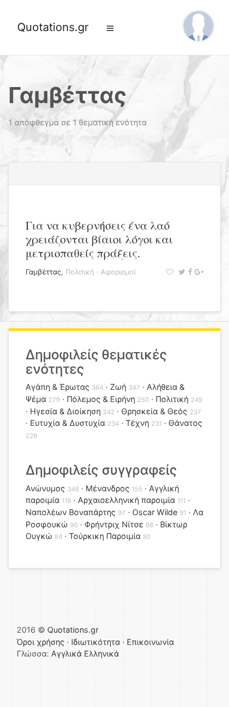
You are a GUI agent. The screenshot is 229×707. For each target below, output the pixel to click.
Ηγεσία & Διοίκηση (65, 411)
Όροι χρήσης (40, 642)
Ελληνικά (101, 653)
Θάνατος (185, 423)
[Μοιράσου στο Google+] (197, 272)
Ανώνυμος (45, 488)
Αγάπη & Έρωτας (57, 386)
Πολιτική (80, 272)
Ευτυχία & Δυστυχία (67, 423)
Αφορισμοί (118, 272)
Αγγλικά (66, 653)
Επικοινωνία (150, 642)
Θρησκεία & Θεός (154, 411)
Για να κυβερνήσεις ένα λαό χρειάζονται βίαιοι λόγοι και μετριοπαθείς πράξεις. (99, 239)
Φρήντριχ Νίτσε (113, 524)
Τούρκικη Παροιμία (105, 536)
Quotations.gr (52, 27)
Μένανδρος (108, 488)
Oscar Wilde (154, 512)
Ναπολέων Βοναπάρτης (71, 512)
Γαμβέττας (43, 272)
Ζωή (118, 386)
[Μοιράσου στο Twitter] (180, 272)
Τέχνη (137, 423)
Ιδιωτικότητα (95, 642)
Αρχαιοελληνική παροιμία (126, 500)
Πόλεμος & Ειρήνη (101, 399)
